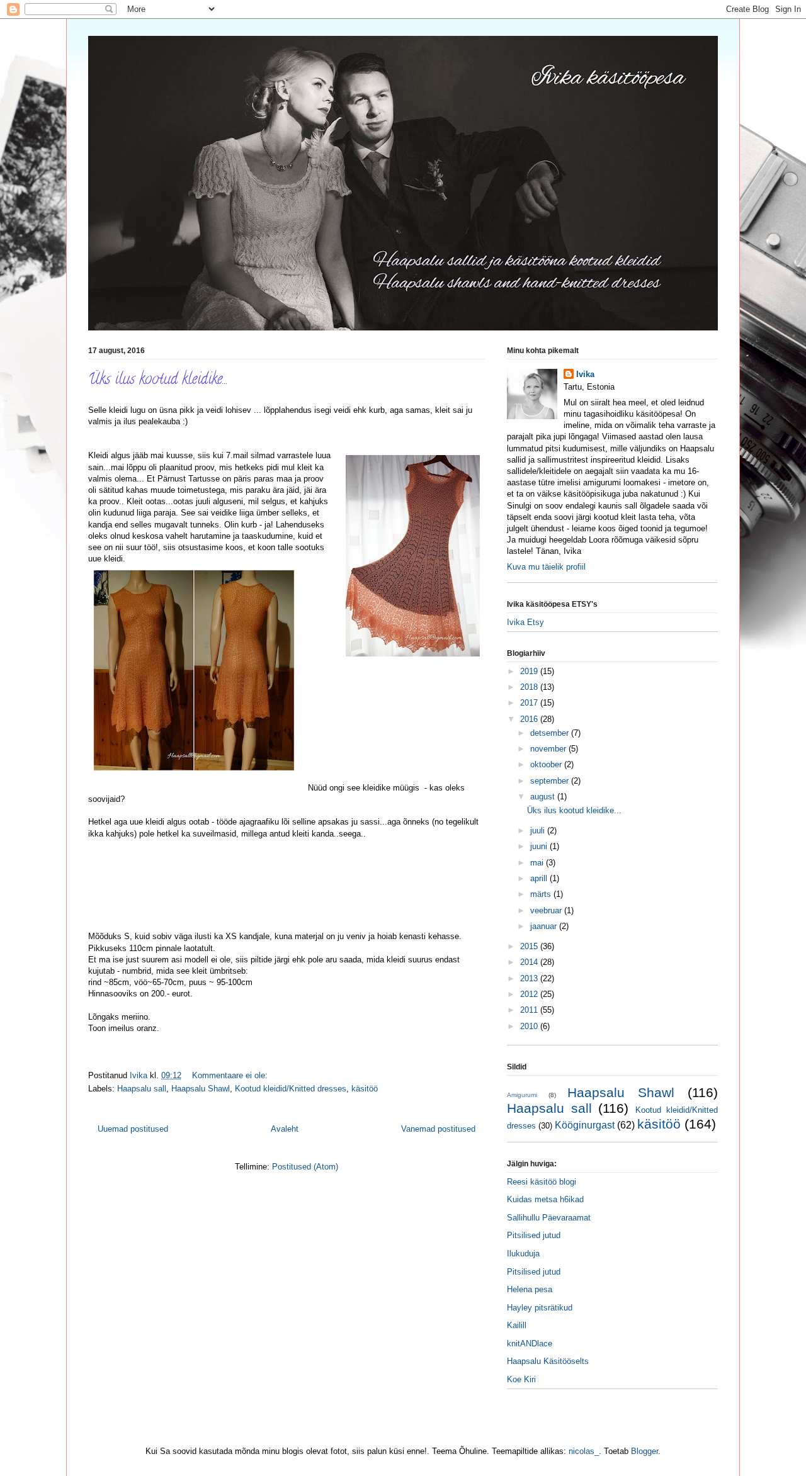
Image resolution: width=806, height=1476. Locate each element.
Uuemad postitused (133, 1129)
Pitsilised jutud (533, 1235)
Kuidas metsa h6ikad (545, 1199)
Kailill (516, 1325)
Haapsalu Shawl (200, 1088)
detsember (550, 733)
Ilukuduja (523, 1253)
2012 (530, 994)
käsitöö (364, 1088)
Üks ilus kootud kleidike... (158, 380)
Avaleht (284, 1129)
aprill (540, 878)
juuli (538, 830)
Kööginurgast (585, 1125)
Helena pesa (529, 1289)
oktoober (547, 764)
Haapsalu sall (141, 1088)
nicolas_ (584, 1451)
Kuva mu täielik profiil (546, 567)
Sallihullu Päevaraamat (549, 1217)
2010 (530, 1026)
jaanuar (544, 926)
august (543, 796)
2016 (530, 719)
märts (541, 894)
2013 (530, 978)
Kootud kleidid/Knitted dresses (290, 1088)
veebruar (547, 910)
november (549, 748)
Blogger (644, 1451)
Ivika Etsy (525, 622)
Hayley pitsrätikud (539, 1307)
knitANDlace (529, 1343)
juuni (540, 846)
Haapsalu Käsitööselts (548, 1361)
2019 (530, 671)
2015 (530, 946)
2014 (530, 962)
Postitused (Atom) (305, 1166)
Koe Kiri (521, 1379)
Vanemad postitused (438, 1129)
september (550, 781)
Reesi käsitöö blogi (541, 1181)
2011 (530, 1010)
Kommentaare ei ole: (231, 1075)
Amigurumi (522, 1094)
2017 (530, 702)
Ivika (585, 374)
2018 (530, 687)
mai (538, 862)
